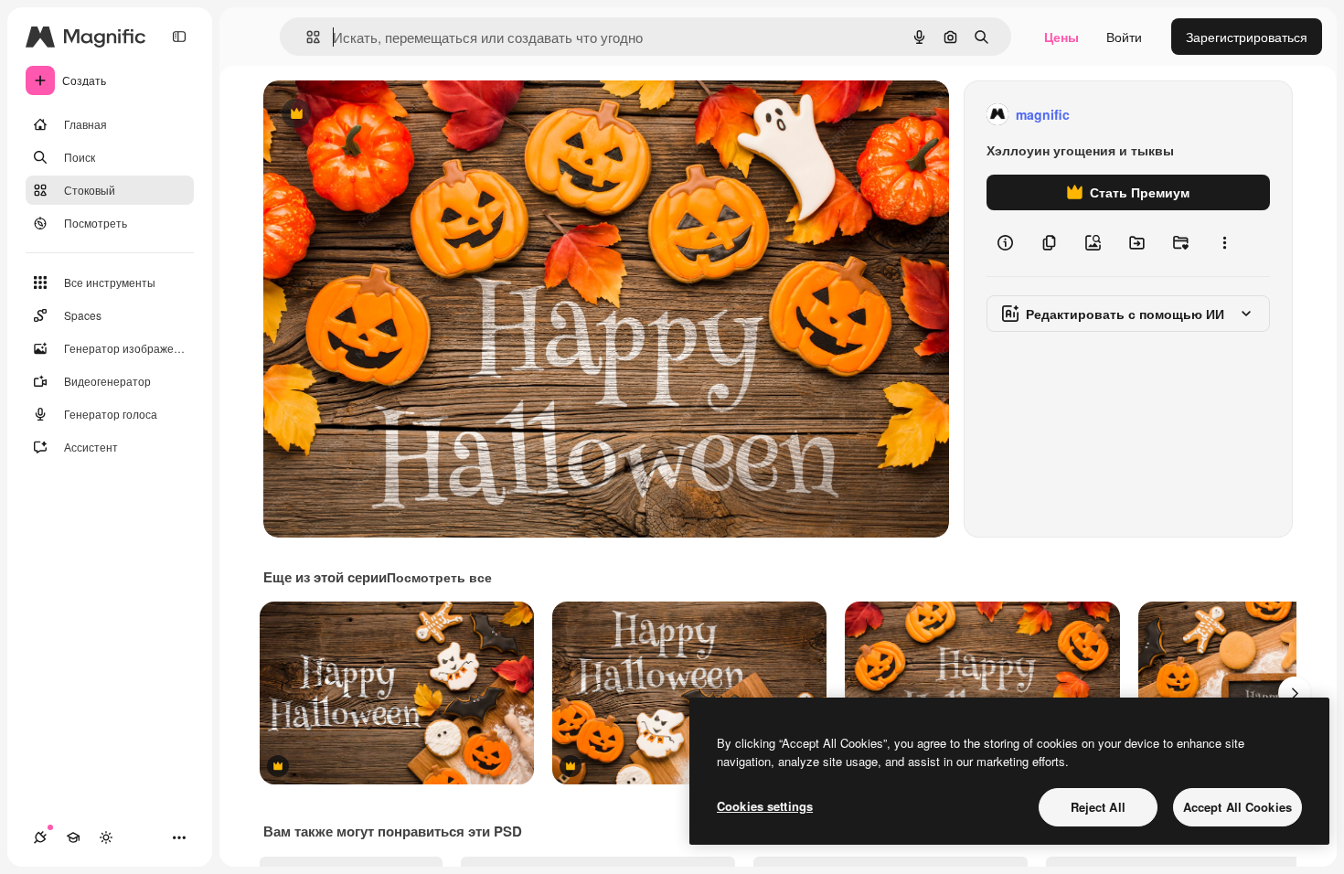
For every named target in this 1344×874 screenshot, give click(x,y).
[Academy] (73, 837)
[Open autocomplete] (306, 37)
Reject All (1098, 806)
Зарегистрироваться (1246, 36)
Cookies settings (765, 806)
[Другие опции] (1224, 243)
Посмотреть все (439, 577)
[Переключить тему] (106, 837)
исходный (386, 114)
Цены (1061, 36)
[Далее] (1294, 693)
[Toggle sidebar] (179, 36)
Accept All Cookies (1237, 806)
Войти (1124, 36)
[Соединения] (40, 837)
